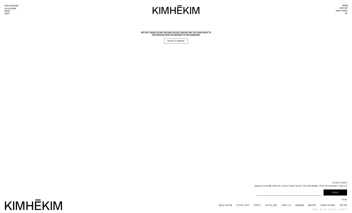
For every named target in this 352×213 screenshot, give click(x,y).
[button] (345, 5)
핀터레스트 (343, 209)
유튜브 (314, 209)
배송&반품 (299, 205)
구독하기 (335, 192)
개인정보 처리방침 (327, 205)
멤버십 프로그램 (225, 205)
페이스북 (323, 209)
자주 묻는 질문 (271, 205)
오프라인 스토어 (242, 205)
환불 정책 (312, 205)
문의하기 (257, 205)
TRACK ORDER (342, 11)
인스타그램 (332, 209)
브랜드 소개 (286, 205)
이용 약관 (343, 205)
